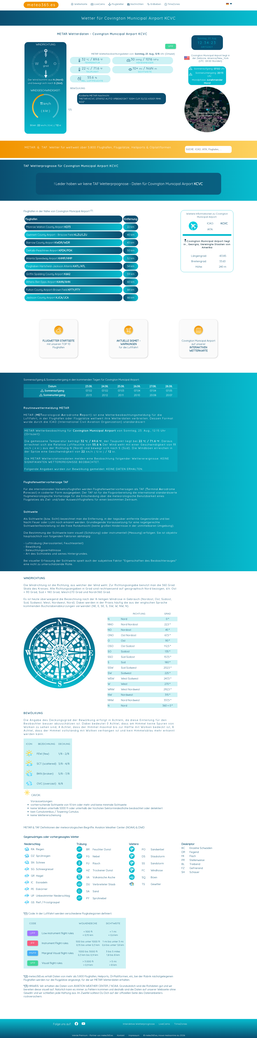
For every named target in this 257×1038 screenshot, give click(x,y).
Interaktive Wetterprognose (139, 1023)
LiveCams (164, 1023)
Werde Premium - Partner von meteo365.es (92, 1035)
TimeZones (173, 4)
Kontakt (120, 1035)
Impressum (133, 1035)
